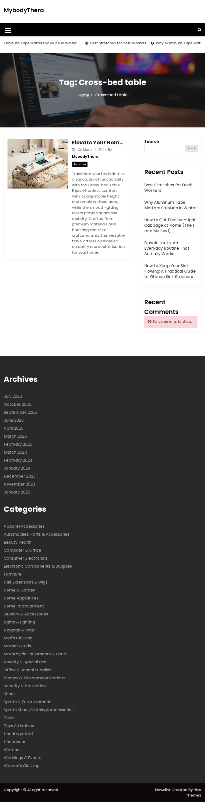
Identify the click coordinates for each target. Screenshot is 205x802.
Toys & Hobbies (19, 726)
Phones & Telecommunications (34, 678)
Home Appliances (21, 598)
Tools (9, 718)
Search (151, 141)
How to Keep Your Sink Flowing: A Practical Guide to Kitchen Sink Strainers (170, 271)
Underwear (15, 742)
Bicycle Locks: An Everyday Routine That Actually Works (167, 248)
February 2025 (18, 444)
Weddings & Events (22, 758)
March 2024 (15, 452)
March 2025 (15, 436)
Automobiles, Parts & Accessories (37, 534)
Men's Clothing (18, 638)
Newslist (163, 789)
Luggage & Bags (19, 630)
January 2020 (17, 492)
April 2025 (13, 428)
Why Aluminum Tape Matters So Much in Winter (170, 205)
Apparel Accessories (24, 526)
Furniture (80, 164)
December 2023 (20, 476)
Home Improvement (24, 606)
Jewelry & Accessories (26, 614)
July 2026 (13, 396)
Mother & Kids (17, 646)
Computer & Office (22, 550)
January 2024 (17, 468)
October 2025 (17, 404)
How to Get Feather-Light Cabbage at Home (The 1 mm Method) (170, 225)
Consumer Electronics (25, 558)
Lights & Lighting (19, 622)
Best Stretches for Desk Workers (111, 43)
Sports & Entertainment (27, 702)
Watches (13, 750)
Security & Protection (25, 686)
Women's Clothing (22, 766)
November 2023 (19, 484)
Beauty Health (18, 542)
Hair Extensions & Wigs (26, 582)
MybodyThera (24, 10)
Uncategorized (18, 734)
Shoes (10, 694)
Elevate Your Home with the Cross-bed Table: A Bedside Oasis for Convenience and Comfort (98, 142)
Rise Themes (193, 792)
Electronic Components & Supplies (38, 566)
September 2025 (20, 412)
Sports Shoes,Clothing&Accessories (39, 710)
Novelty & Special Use (25, 662)
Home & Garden (20, 590)
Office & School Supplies (27, 670)
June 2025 (14, 420)
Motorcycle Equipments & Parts (35, 654)
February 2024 (18, 460)
